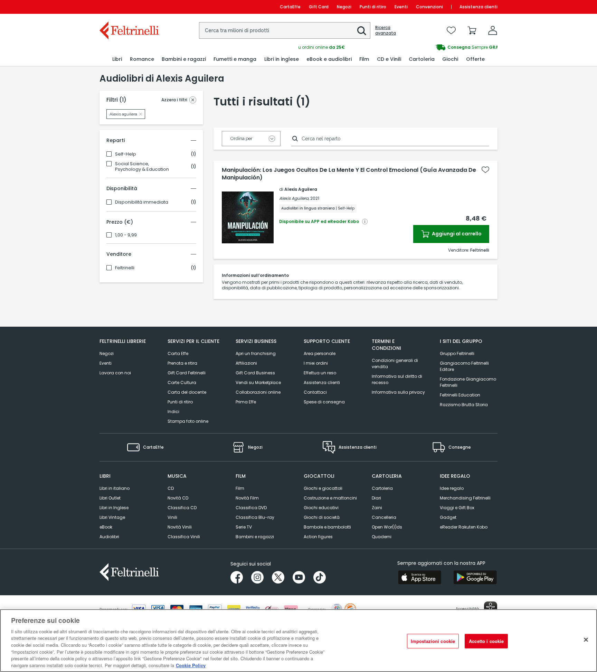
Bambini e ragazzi (255, 537)
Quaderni (381, 537)
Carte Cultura (182, 382)
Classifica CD (182, 508)
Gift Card (319, 7)
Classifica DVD (251, 508)
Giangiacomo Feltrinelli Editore (464, 366)
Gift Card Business (255, 373)
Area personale (319, 353)
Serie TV (244, 527)
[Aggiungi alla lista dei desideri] (485, 170)
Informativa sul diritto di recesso (397, 379)
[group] (398, 47)
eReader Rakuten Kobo (463, 527)
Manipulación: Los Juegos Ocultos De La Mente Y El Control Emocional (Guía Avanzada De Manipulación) (349, 173)
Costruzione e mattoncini (330, 498)
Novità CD (178, 498)
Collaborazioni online (258, 392)
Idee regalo (452, 488)
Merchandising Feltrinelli (465, 498)
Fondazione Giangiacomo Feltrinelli (468, 382)
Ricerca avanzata (385, 30)
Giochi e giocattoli (323, 488)
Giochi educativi (321, 508)
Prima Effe (246, 402)
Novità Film (247, 498)
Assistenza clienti (478, 7)
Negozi (344, 7)
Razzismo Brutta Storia (464, 405)
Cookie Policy (191, 665)
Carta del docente (187, 392)
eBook (106, 527)
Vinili (172, 517)
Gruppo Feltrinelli (457, 353)
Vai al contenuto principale (129, 6)
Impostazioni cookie (433, 641)
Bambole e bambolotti (327, 527)
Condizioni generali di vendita (395, 363)
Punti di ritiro (373, 7)
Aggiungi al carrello (456, 233)
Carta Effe (178, 353)
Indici (173, 411)
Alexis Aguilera (300, 189)
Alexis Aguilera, (294, 198)
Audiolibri (109, 537)
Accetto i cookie (486, 641)
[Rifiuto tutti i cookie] (586, 639)
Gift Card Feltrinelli (187, 373)
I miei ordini (316, 363)
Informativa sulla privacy (398, 392)
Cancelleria (384, 517)
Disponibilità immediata (141, 202)
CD (171, 488)
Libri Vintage (112, 517)
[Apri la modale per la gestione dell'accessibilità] (491, 608)
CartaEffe (290, 7)
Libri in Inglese (114, 508)
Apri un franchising (256, 353)
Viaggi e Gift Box (457, 508)
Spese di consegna (324, 402)
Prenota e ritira (182, 363)
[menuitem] (117, 59)
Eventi (401, 7)
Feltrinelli (124, 268)
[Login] (492, 30)
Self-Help (125, 154)
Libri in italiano (115, 488)
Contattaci (315, 392)
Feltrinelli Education (460, 395)
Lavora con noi (115, 373)
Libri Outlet (110, 498)
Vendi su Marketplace (258, 382)
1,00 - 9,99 (126, 235)
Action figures (318, 537)
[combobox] (284, 30)
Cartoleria (382, 488)
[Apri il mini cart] (472, 30)
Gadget (448, 517)
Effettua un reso (320, 373)
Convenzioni (429, 7)
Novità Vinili (180, 527)
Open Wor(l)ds (387, 527)
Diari (376, 498)
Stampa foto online (188, 421)
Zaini (377, 508)
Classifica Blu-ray (255, 517)
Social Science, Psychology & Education (142, 166)
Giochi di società (322, 517)
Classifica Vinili (184, 537)
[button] (361, 30)
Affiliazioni (246, 363)
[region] (298, 640)
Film (240, 488)
